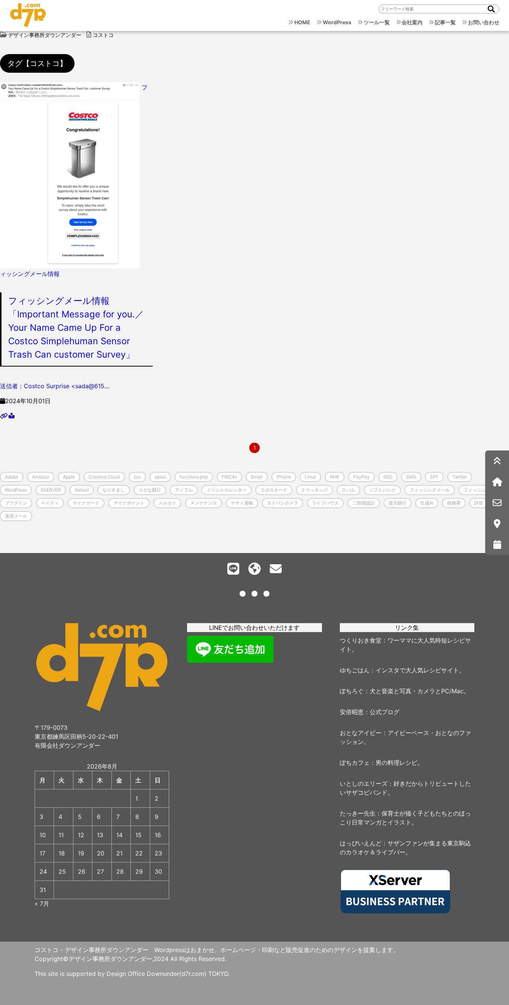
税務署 (454, 503)
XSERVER (51, 490)
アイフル (184, 490)
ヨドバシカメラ (282, 503)
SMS (411, 477)
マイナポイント (129, 503)
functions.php (194, 477)
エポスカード (273, 490)
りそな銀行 (150, 490)
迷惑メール (16, 516)
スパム (348, 490)
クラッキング (314, 490)
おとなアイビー (361, 733)
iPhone (283, 477)
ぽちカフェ (355, 762)
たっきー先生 (358, 813)
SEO (387, 477)
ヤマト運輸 (242, 503)
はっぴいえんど (361, 843)
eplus (160, 477)
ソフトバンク (382, 490)
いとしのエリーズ (364, 783)
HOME (302, 22)
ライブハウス (325, 503)
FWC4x (229, 477)
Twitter (459, 477)
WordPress (337, 22)
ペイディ (50, 503)
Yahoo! (82, 490)
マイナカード (86, 503)
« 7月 (42, 903)
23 (158, 853)
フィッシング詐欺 (481, 490)
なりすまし (113, 490)
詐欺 (478, 503)
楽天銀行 (398, 503)
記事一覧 (445, 22)
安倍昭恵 (352, 712)
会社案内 (412, 22)
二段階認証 (363, 503)
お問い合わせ (483, 22)
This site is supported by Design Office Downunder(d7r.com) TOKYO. (132, 973)
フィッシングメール (430, 490)
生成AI (426, 503)
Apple (69, 477)
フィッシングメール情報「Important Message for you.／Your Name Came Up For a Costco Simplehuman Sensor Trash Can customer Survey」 (76, 327)
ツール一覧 (377, 22)
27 (100, 871)
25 (62, 871)
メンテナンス (203, 503)
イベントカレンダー (226, 490)
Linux (310, 477)
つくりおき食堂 (361, 640)
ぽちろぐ (352, 691)
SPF (434, 477)
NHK (334, 477)
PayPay (361, 477)
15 (138, 835)
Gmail (257, 477)
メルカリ (167, 503)
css (137, 477)
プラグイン (16, 503)
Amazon (40, 477)
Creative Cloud (104, 477)
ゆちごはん (355, 670)
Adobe (11, 477)
